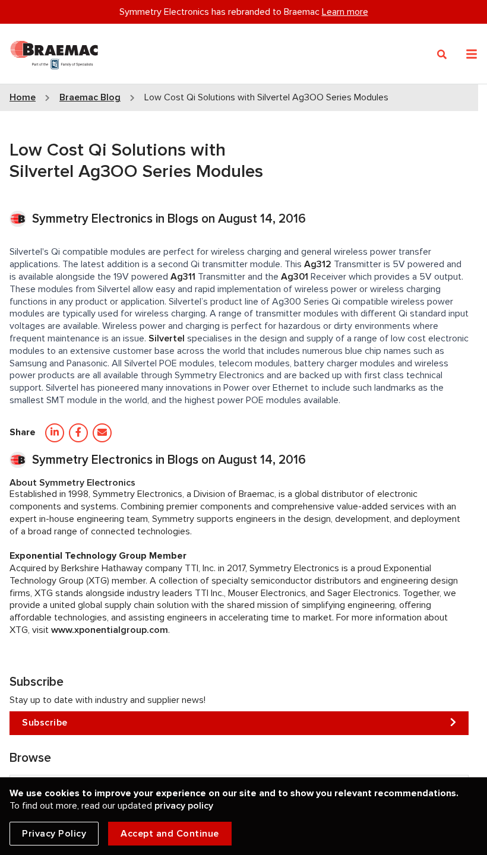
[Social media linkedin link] (54, 432)
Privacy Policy (54, 833)
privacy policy (183, 805)
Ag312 (317, 264)
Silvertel (166, 338)
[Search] (442, 54)
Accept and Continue (170, 833)
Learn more (345, 12)
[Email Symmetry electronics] (102, 432)
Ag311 (182, 276)
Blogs (182, 219)
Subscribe (45, 722)
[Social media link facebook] (78, 432)
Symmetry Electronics (94, 219)
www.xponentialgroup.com (109, 630)
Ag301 (294, 276)
